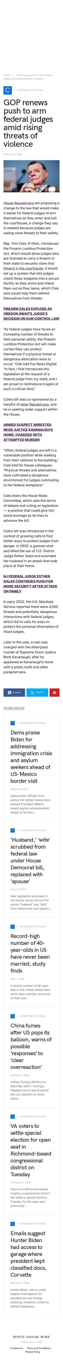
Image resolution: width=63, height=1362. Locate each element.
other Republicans (34, 404)
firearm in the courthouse (23, 268)
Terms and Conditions (39, 1348)
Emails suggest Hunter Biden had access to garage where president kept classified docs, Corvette (28, 1254)
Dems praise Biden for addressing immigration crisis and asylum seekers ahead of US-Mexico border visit (31, 757)
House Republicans (19, 203)
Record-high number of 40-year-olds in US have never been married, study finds (30, 953)
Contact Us (16, 1348)
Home (7, 75)
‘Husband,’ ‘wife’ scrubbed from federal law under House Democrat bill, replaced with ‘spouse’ (30, 861)
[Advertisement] (31, 31)
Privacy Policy (32, 1351)
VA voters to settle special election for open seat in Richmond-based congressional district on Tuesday (30, 1150)
